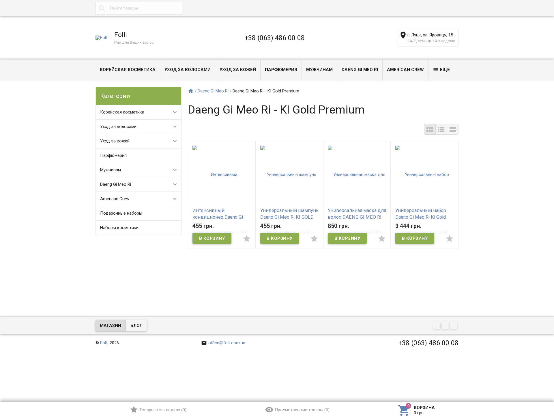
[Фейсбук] (437, 325)
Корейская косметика (128, 69)
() (162, 410)
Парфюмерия (281, 69)
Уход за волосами (187, 69)
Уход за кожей (238, 69)
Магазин (110, 325)
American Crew (405, 69)
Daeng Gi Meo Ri (360, 69)
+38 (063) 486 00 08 (275, 38)
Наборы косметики (119, 227)
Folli (104, 342)
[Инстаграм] (454, 325)
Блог (136, 325)
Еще (445, 69)
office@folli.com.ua (226, 342)
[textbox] (139, 8)
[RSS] (446, 325)
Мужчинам (319, 69)
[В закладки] (246, 238)
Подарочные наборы (121, 213)
